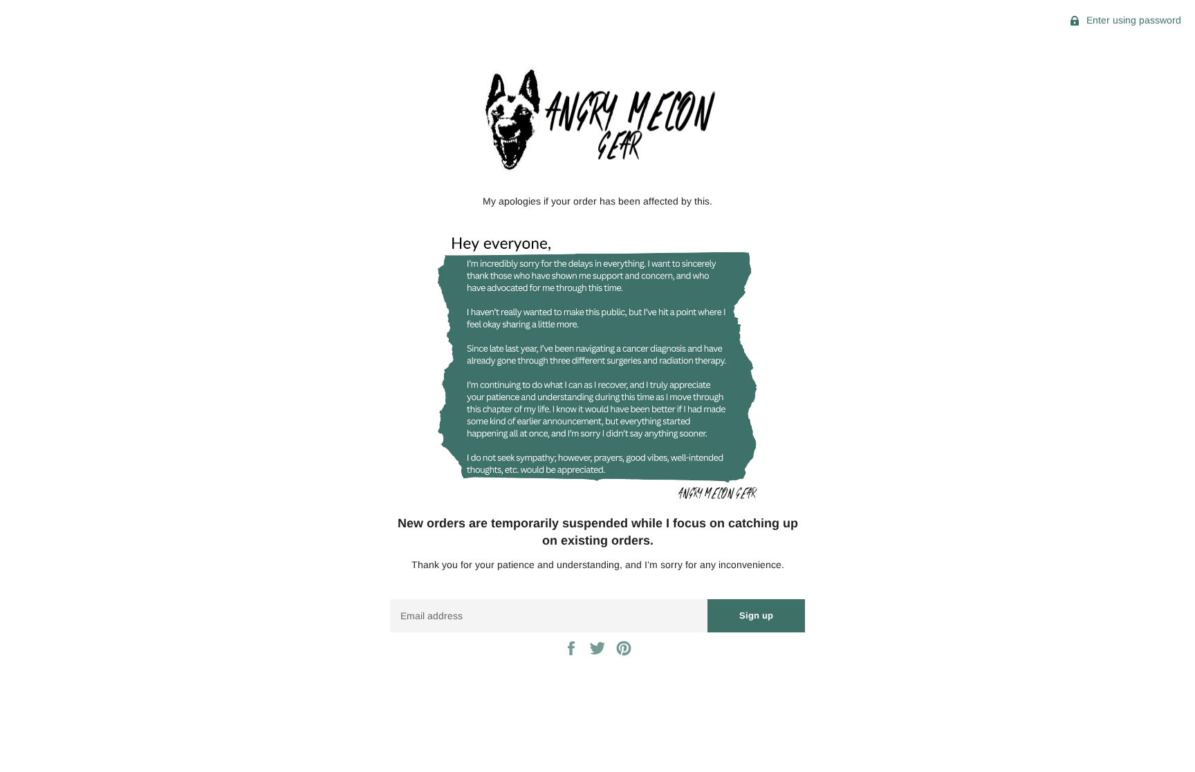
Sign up (756, 615)
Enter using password (1132, 20)
